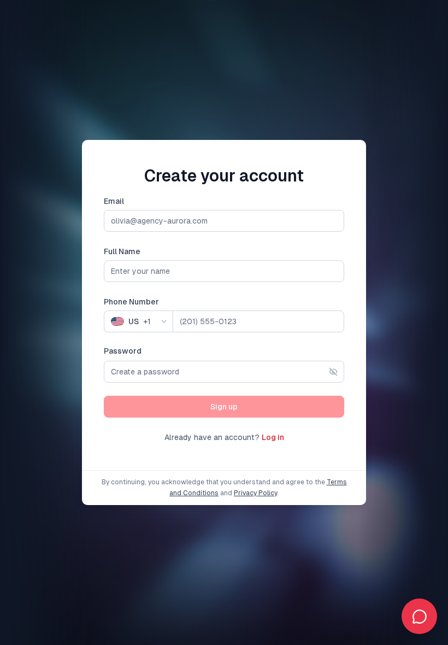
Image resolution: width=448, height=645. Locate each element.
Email (114, 201)
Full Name (122, 251)
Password (123, 351)
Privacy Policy (255, 493)
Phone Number (131, 301)
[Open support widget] (419, 616)
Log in (273, 437)
